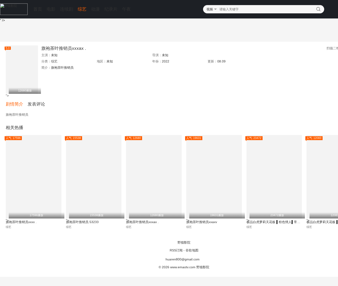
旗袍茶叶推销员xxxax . (63, 48)
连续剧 (66, 9)
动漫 (95, 9)
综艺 (82, 9)
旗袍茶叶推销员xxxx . (21, 222)
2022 (165, 61)
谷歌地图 (192, 250)
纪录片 (110, 9)
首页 (37, 9)
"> (19, 70)
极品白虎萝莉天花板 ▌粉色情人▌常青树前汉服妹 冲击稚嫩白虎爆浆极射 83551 (274, 222)
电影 (51, 9)
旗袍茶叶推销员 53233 (82, 222)
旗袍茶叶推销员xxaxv (201, 222)
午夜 (126, 9)
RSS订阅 (176, 250)
